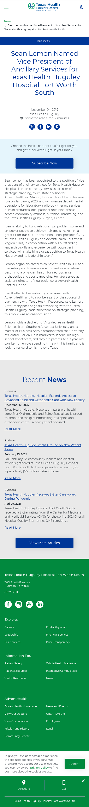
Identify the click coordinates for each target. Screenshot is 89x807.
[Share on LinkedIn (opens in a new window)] (49, 126)
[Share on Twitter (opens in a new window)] (32, 126)
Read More (13, 429)
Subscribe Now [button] (44, 163)
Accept (75, 763)
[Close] (83, 780)
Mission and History (17, 728)
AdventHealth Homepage (21, 706)
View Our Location (16, 721)
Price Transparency (58, 642)
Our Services (12, 642)
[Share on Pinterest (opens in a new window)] (57, 126)
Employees (53, 721)
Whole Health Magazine (61, 663)
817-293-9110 (12, 592)
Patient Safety (13, 663)
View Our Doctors (16, 713)
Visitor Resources (15, 678)
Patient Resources (16, 670)
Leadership (11, 634)
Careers (9, 627)
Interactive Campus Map (61, 670)
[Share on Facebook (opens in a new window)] (40, 126)
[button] (6, 7)
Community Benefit (17, 736)
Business (43, 41)
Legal (49, 728)
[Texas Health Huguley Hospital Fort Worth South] (44, 7)
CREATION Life (55, 713)
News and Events (57, 706)
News (7, 21)
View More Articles (44, 543)
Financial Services (57, 634)
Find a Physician (56, 627)
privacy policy (39, 767)
